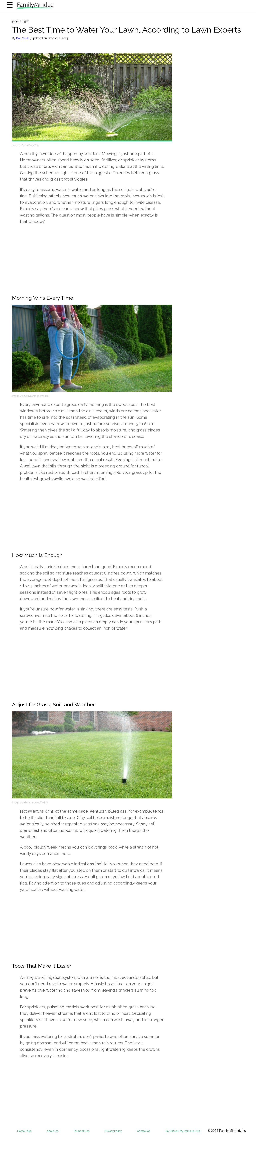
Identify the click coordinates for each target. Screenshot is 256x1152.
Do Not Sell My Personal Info (182, 1130)
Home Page (24, 1130)
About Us (52, 1130)
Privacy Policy (113, 1130)
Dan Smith (23, 38)
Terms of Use (81, 1130)
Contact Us (143, 1130)
